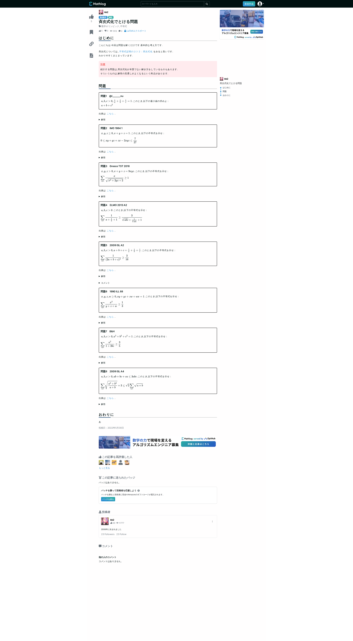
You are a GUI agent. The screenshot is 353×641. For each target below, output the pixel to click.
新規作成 (249, 3)
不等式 (123, 26)
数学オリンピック (110, 26)
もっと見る (104, 468)
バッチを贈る (108, 499)
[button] (260, 3)
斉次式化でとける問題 (231, 83)
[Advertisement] (242, 56)
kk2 (106, 12)
